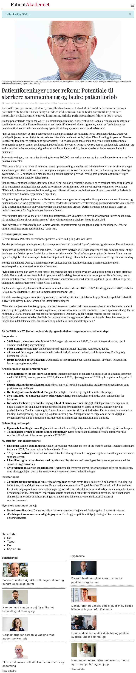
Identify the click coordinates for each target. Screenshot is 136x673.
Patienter (75, 103)
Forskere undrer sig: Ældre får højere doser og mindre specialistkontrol (33, 582)
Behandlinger (10, 558)
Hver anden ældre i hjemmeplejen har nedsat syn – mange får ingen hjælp (101, 662)
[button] (132, 5)
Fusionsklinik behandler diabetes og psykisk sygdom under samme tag (100, 634)
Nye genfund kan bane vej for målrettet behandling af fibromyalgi (28, 609)
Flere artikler (9, 670)
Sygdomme (78, 556)
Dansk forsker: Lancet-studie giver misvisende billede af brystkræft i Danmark (102, 607)
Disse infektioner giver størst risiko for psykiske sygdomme (96, 580)
